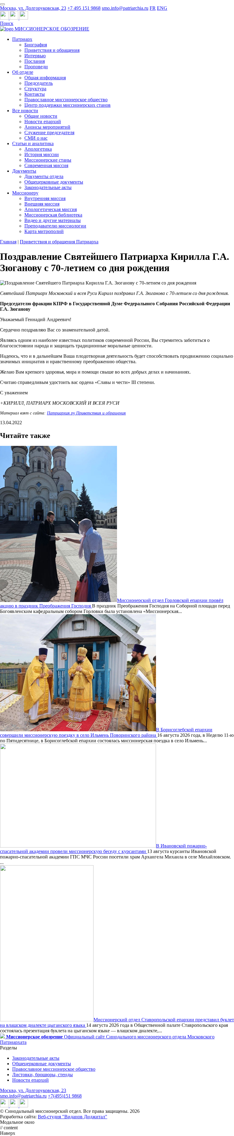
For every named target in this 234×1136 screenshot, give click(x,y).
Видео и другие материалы (52, 220)
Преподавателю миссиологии (55, 225)
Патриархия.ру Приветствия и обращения (86, 413)
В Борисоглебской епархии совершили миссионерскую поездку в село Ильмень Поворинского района (106, 732)
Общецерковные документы (53, 182)
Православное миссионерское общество (66, 99)
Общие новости (40, 116)
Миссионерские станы (47, 160)
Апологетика (38, 149)
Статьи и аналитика (33, 143)
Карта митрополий (44, 231)
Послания (34, 61)
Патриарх (22, 39)
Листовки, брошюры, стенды (42, 1074)
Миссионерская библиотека (53, 214)
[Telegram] (5, 17)
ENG (162, 8)
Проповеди (36, 66)
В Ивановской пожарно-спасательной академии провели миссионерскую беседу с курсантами (103, 848)
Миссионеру (25, 192)
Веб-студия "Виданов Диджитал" (72, 1116)
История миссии (41, 154)
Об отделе (22, 72)
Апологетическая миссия (50, 209)
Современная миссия (46, 165)
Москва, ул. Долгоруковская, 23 (33, 8)
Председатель (38, 83)
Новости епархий (42, 121)
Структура (35, 88)
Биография (35, 44)
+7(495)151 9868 (65, 1095)
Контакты (34, 94)
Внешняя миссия (41, 203)
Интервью (35, 55)
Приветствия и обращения (52, 50)
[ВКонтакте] (15, 17)
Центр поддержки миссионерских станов (67, 105)
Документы (24, 171)
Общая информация (45, 77)
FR (153, 8)
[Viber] (24, 17)
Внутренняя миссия (45, 198)
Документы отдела (43, 176)
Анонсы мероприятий (47, 127)
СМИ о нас (36, 138)
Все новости (25, 110)
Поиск (6, 23)
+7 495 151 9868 (84, 8)
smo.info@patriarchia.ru (125, 8)
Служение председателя (49, 132)
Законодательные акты (48, 187)
